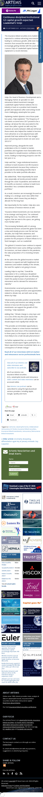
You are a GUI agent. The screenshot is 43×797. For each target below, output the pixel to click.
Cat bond (12, 427)
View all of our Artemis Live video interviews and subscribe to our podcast (17, 365)
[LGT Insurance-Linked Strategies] (10, 523)
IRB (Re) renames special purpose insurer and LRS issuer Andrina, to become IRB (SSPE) (10, 658)
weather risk (9, 729)
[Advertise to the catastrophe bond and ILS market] (32, 638)
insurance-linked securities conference (22, 707)
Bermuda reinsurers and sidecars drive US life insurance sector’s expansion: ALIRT (10, 673)
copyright (12, 781)
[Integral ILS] (32, 524)
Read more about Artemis (11, 703)
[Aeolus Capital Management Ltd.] (10, 506)
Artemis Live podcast (18, 386)
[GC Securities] (32, 532)
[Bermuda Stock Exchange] (10, 603)
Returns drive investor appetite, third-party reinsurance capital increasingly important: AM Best (10, 649)
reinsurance (26, 431)
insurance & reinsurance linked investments (17, 726)
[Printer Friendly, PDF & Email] (12, 407)
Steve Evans (30, 28)
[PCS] (32, 549)
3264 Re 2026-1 (6, 571)
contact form (7, 745)
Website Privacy (6, 786)
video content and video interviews (20, 379)
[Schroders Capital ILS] (32, 515)
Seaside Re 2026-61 (8, 568)
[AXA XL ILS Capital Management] (10, 540)
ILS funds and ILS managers (24, 722)
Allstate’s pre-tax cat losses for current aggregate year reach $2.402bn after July (10, 680)
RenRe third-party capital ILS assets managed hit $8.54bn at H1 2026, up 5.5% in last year (11, 666)
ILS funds (13, 429)
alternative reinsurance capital (13, 725)
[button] (33, 3)
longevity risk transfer (24, 729)
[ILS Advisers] (32, 540)
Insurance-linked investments (11, 431)
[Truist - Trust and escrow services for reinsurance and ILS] (32, 557)
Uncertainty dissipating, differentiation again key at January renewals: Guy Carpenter (19, 441)
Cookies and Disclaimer (22, 786)
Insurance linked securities (27, 429)
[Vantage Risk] (10, 532)
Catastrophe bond (22, 427)
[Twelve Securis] (32, 502)
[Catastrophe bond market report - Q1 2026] (22, 487)
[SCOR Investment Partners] (10, 620)
